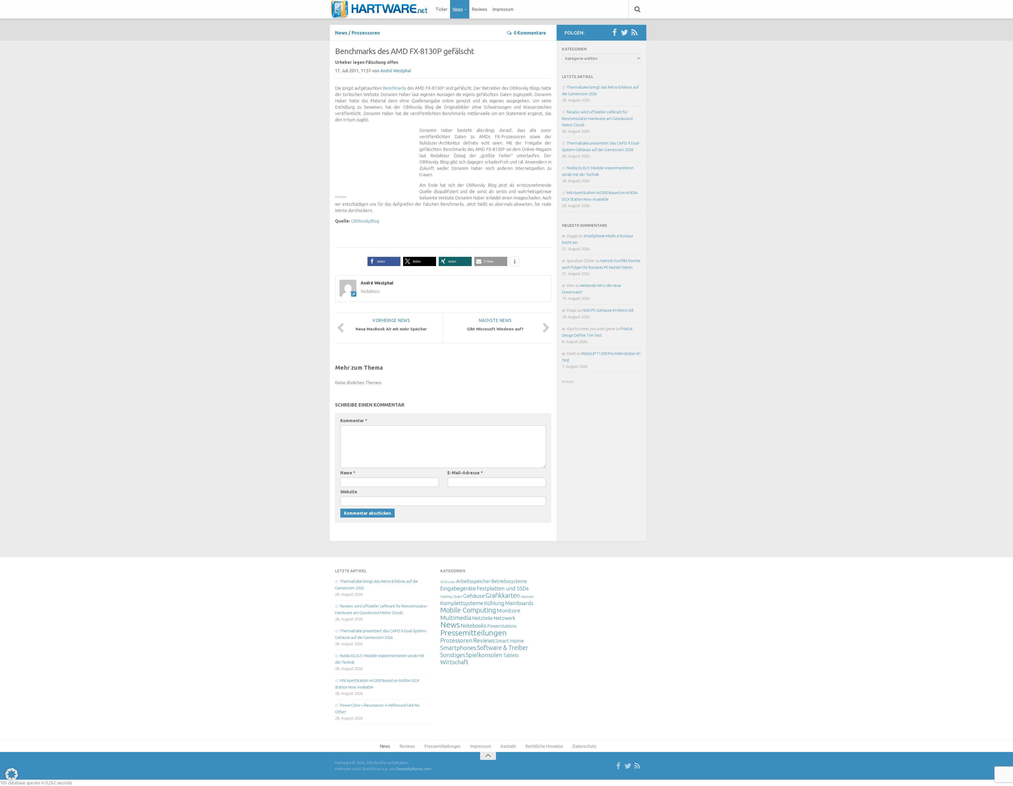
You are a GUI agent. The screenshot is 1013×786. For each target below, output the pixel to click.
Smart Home (509, 641)
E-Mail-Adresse (465, 472)
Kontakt (508, 746)
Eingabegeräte (458, 588)
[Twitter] (624, 33)
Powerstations (502, 625)
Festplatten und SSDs (503, 588)
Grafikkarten (503, 595)
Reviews (479, 9)
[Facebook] (614, 33)
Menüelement (381, 9)
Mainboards (519, 603)
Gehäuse (474, 595)
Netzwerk (504, 618)
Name (347, 472)
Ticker (441, 9)
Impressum (503, 9)
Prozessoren (366, 32)
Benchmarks (394, 88)
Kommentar (353, 420)
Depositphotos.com (413, 768)
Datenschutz (584, 746)
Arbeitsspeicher (473, 581)
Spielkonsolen (484, 655)
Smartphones (458, 647)
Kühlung (494, 603)
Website (348, 491)
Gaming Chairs (451, 596)
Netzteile (482, 618)
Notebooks (473, 625)
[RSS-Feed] (634, 33)
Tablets (511, 655)
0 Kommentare (530, 32)
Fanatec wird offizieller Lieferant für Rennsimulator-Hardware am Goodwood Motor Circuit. (597, 118)
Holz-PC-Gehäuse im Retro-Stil (608, 310)
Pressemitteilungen (473, 632)
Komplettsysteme (461, 603)
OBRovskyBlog (365, 221)
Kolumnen (527, 596)
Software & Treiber (502, 647)
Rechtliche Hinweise (544, 746)
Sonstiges (452, 655)
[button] (383, 261)
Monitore (508, 610)
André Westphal (395, 70)
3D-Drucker (447, 582)
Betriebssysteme (509, 581)
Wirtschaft (454, 662)
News (458, 9)
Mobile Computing (468, 610)
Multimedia (455, 617)
